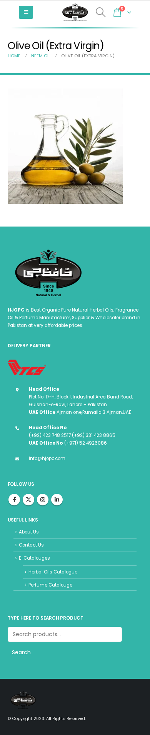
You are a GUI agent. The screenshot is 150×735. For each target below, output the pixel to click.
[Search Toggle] (101, 12)
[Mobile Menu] (26, 12)
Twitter (28, 499)
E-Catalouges (34, 558)
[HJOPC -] (75, 12)
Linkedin (57, 499)
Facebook (14, 499)
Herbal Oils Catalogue (52, 572)
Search (21, 652)
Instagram (42, 499)
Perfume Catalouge (50, 585)
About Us (29, 532)
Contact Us (31, 545)
